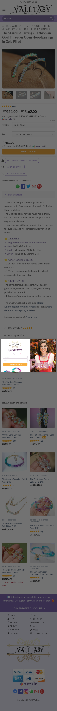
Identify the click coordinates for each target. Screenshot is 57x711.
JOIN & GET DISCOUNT (15, 364)
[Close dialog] (54, 341)
